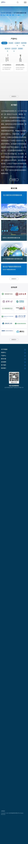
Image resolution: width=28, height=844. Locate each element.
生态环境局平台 (23, 43)
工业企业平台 (14, 49)
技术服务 (20, 48)
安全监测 (11, 43)
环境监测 (4, 43)
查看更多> (14, 96)
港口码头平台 (7, 49)
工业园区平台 (17, 43)
